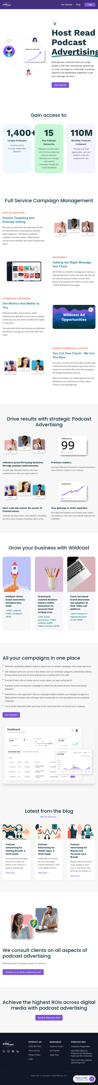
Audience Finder (56, 1046)
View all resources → (49, 817)
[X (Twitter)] (4, 1051)
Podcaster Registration (80, 1046)
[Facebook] (13, 1051)
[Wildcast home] (7, 4)
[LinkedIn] (17, 1051)
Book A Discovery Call (49, 1017)
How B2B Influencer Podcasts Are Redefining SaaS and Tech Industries (81, 1053)
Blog (78, 4)
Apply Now (54, 1055)
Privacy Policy (34, 1055)
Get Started (66, 4)
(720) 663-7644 (34, 1046)
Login (89, 4)
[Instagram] (8, 1051)
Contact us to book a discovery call (23, 972)
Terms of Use (34, 1051)
